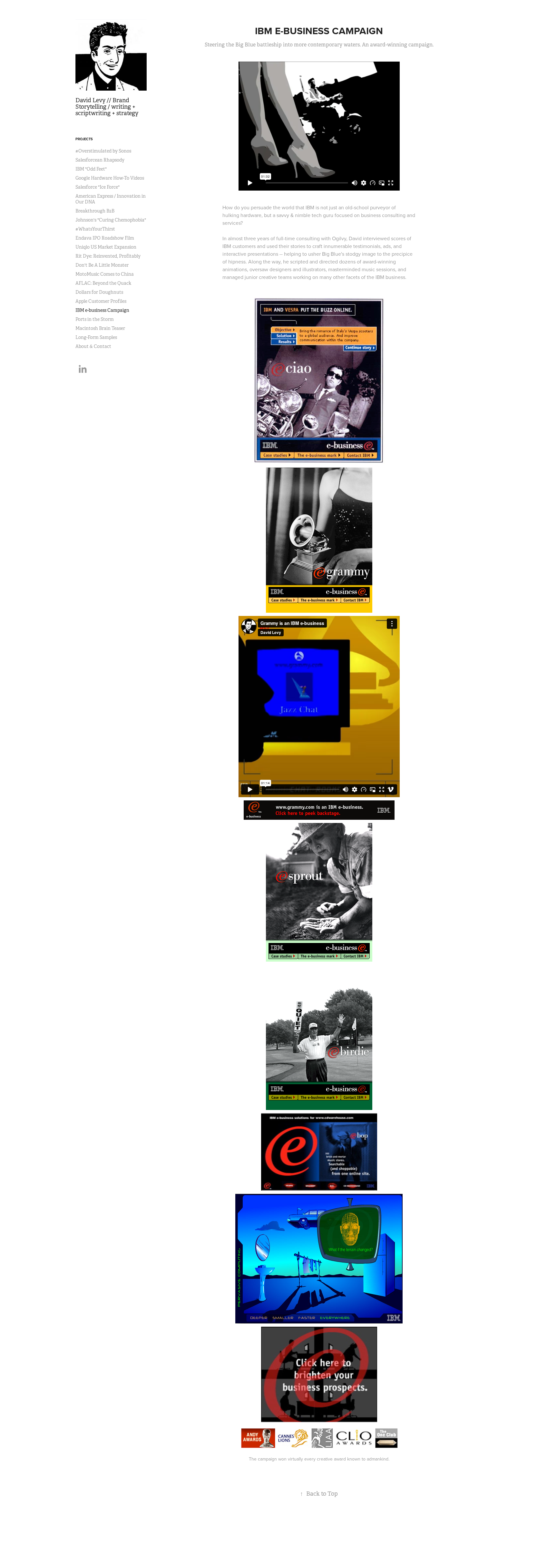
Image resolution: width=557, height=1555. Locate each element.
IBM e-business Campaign (102, 310)
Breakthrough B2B (94, 211)
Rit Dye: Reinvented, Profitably (108, 256)
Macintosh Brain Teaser (100, 328)
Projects (84, 139)
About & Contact (93, 346)
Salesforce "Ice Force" (97, 187)
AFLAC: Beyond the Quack (103, 283)
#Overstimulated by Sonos (103, 151)
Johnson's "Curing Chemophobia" (110, 220)
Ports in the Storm (94, 319)
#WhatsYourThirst (95, 229)
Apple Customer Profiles (100, 301)
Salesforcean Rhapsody (99, 160)
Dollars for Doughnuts (99, 292)
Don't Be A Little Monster (102, 265)
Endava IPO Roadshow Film (104, 238)
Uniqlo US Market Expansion (105, 247)
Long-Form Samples (96, 337)
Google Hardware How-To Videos (109, 178)
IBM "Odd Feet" (91, 169)
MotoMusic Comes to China (104, 274)
